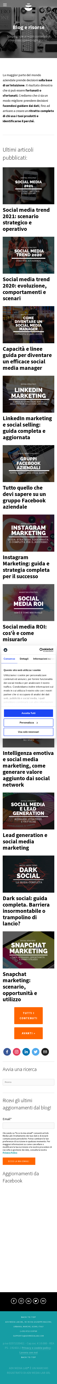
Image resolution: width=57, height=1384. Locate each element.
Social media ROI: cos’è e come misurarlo (25, 633)
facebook (14, 1301)
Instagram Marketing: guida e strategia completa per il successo (26, 567)
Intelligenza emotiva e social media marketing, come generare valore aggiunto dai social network (28, 768)
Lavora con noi (28, 1352)
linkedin (28, 1301)
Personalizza (27, 722)
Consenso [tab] (9, 658)
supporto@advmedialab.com (28, 1336)
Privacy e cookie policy (36, 1348)
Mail (44, 1050)
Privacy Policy (10, 1152)
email (43, 1301)
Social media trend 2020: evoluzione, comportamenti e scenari (26, 289)
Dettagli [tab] (24, 658)
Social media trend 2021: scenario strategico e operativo (26, 219)
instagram (16, 1052)
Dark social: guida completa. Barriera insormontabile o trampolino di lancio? (26, 911)
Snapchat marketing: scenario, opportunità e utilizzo (20, 986)
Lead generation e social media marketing (25, 841)
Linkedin (26, 1052)
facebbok (7, 1052)
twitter (35, 1052)
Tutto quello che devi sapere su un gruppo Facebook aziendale (24, 497)
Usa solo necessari (28, 731)
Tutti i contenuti (28, 1015)
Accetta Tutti (28, 713)
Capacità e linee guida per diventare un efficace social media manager (27, 358)
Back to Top (28, 1317)
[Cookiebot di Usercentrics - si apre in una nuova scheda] (40, 650)
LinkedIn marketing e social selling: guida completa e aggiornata (27, 428)
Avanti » (28, 1033)
